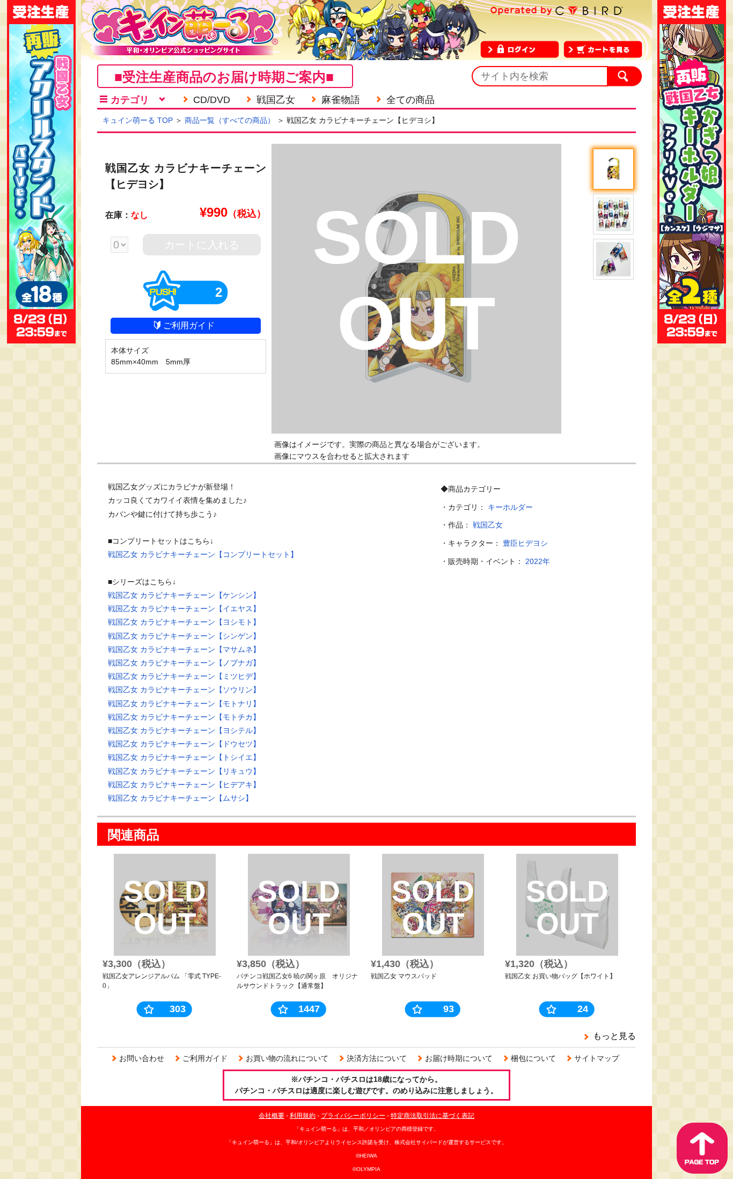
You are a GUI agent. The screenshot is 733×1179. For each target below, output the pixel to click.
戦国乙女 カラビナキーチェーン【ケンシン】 (184, 595)
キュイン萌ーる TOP (137, 120)
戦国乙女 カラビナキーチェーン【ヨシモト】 (184, 622)
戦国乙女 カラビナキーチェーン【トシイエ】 (184, 757)
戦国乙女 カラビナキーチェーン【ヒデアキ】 (184, 784)
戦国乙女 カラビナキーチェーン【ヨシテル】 (184, 730)
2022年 (537, 561)
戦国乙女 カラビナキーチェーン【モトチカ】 (184, 717)
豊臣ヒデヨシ (525, 543)
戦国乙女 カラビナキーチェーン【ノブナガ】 (184, 662)
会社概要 (271, 1115)
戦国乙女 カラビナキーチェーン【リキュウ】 (184, 771)
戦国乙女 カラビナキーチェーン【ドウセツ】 (184, 743)
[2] (186, 306)
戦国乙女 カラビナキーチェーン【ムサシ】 (180, 798)
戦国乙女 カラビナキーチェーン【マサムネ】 (184, 649)
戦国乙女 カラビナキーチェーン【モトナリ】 (184, 703)
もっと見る (614, 1036)
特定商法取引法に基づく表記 (432, 1115)
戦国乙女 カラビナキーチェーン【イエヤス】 (184, 608)
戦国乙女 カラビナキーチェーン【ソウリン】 (184, 689)
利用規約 (303, 1115)
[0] (125, 245)
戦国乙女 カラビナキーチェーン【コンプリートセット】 (203, 554)
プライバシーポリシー (353, 1115)
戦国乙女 (488, 525)
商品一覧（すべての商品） (230, 120)
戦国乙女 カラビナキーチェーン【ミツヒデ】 (184, 676)
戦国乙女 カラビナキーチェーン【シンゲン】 (184, 636)
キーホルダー (510, 507)
